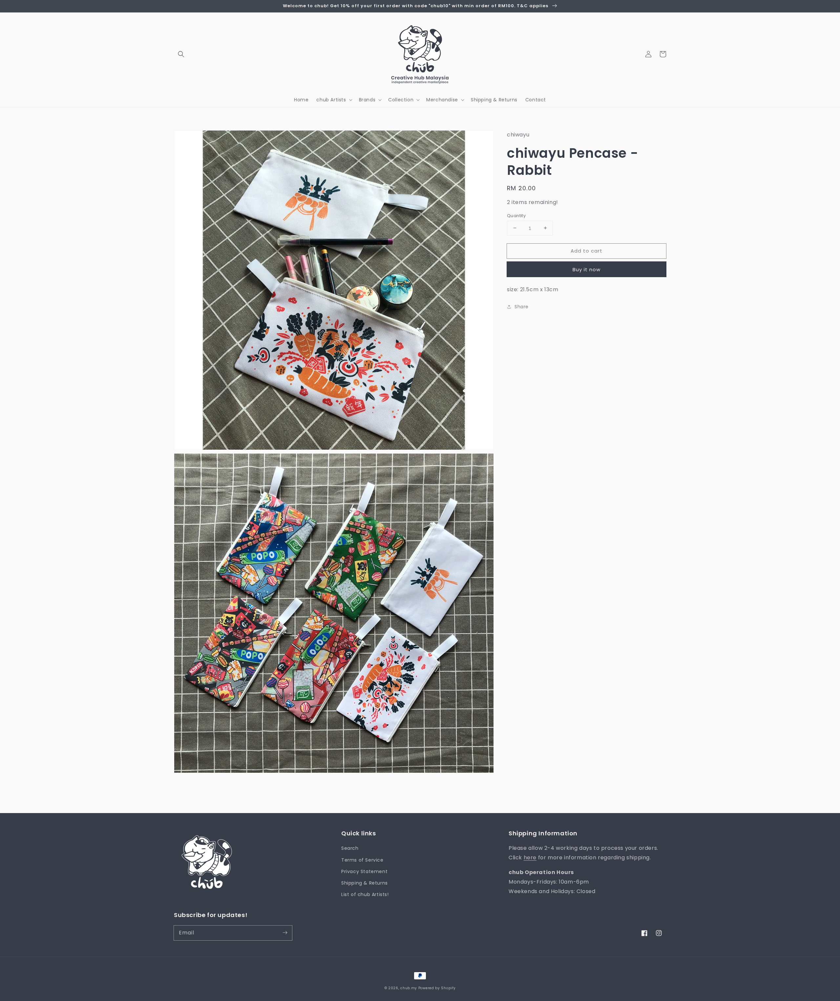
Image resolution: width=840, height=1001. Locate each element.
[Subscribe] (285, 933)
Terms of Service (362, 860)
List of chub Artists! (365, 894)
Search (350, 848)
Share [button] (521, 306)
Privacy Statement (364, 871)
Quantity (516, 215)
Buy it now (586, 269)
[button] (181, 54)
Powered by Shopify (437, 988)
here (530, 857)
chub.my (408, 988)
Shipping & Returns (364, 883)
